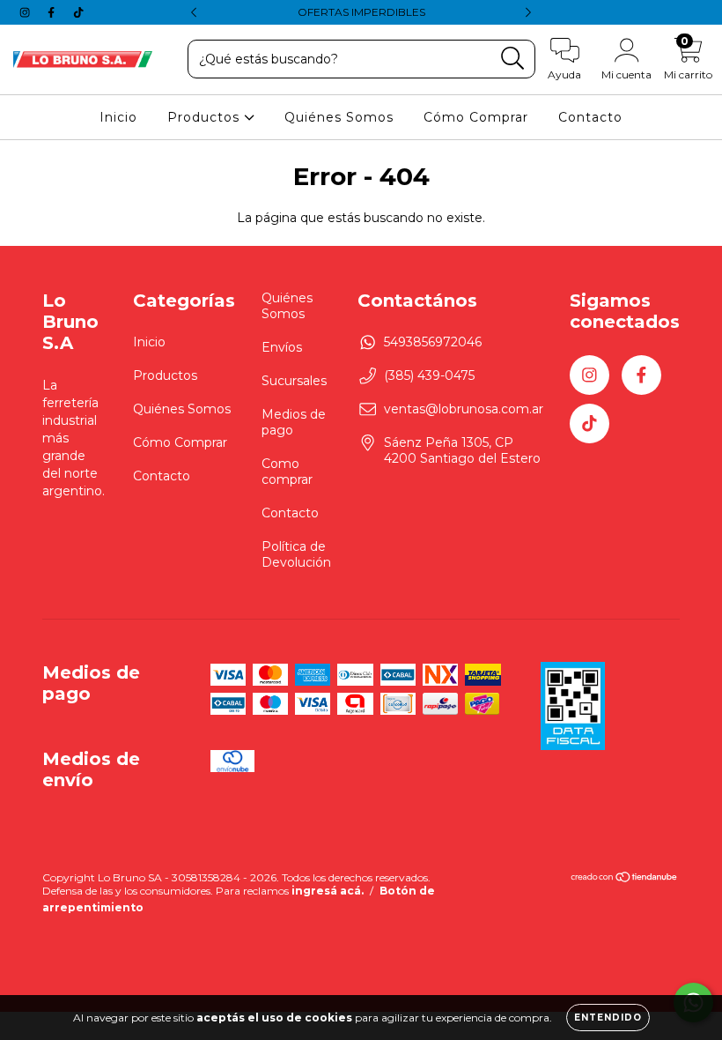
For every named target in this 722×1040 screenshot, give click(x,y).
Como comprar (287, 471)
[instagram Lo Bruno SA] (26, 12)
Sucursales (294, 381)
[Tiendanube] (625, 879)
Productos (205, 117)
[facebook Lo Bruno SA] (53, 12)
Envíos (282, 347)
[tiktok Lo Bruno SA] (78, 12)
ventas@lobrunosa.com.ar (463, 409)
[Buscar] (513, 58)
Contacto (590, 117)
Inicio (118, 117)
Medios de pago (294, 422)
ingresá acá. (327, 890)
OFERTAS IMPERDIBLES (361, 12)
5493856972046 (433, 342)
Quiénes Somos (339, 117)
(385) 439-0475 (429, 375)
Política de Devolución (296, 554)
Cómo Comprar (476, 117)
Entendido (608, 1017)
